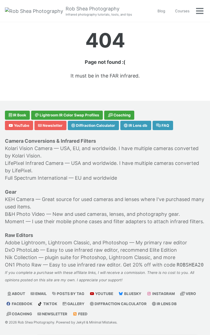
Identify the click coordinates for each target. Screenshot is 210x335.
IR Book (19, 115)
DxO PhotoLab (22, 250)
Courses (182, 11)
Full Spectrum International (36, 178)
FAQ (165, 125)
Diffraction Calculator (95, 125)
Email (40, 293)
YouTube (21, 125)
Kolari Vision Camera (28, 148)
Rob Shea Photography (99, 11)
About (18, 293)
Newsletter (52, 125)
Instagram (163, 293)
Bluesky (132, 293)
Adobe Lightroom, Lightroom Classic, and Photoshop (66, 242)
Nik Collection (21, 257)
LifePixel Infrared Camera (34, 163)
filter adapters (129, 221)
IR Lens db (137, 125)
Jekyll (80, 322)
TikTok (49, 304)
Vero (190, 293)
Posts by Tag (70, 293)
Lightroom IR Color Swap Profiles (69, 115)
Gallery (75, 304)
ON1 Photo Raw (23, 265)
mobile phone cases (79, 221)
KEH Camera (19, 199)
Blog (161, 11)
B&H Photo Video (25, 214)
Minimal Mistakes (102, 322)
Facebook (21, 304)
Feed (82, 314)
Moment (14, 221)
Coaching (122, 115)
